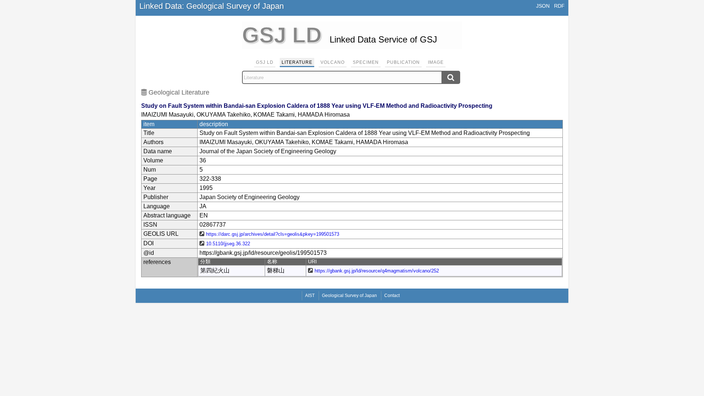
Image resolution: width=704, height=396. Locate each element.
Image (436, 62)
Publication (403, 62)
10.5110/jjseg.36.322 (228, 243)
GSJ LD (265, 62)
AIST (310, 295)
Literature (297, 62)
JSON (543, 6)
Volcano (332, 62)
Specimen (366, 62)
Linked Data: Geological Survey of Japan (211, 6)
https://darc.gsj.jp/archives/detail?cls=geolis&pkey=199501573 (272, 234)
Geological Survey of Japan (349, 295)
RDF (559, 6)
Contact (392, 295)
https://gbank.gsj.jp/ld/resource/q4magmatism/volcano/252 (377, 271)
